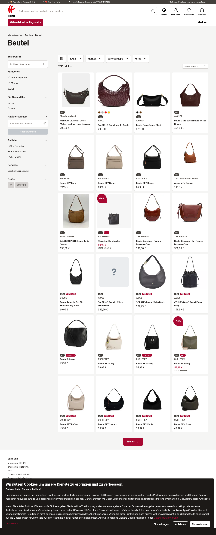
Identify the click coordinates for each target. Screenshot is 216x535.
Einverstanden (200, 524)
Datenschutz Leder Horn (20, 478)
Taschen (29, 35)
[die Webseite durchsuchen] (153, 11)
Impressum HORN (17, 463)
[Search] (44, 64)
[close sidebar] (62, 59)
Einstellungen (161, 524)
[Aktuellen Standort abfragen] (44, 123)
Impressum (12, 523)
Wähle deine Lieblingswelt (24, 22)
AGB (10, 470)
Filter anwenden (28, 131)
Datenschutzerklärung (166, 517)
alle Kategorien (15, 35)
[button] (28, 88)
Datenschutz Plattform (19, 474)
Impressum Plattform (18, 466)
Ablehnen (180, 524)
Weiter (131, 441)
